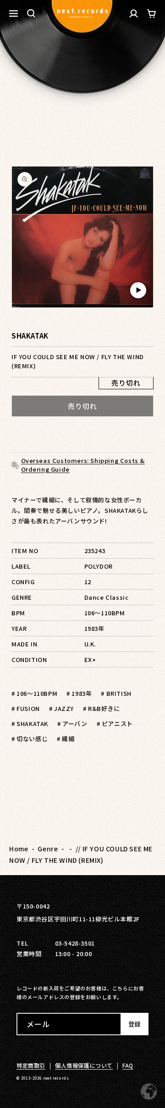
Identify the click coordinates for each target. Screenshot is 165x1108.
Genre (48, 848)
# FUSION (25, 708)
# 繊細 (65, 739)
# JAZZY (61, 708)
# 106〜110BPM (34, 693)
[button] (31, 13)
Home (18, 848)
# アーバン (72, 723)
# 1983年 (79, 693)
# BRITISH (116, 693)
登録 (134, 1024)
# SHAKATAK (29, 723)
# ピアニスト (115, 723)
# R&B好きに (101, 708)
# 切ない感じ (29, 739)
